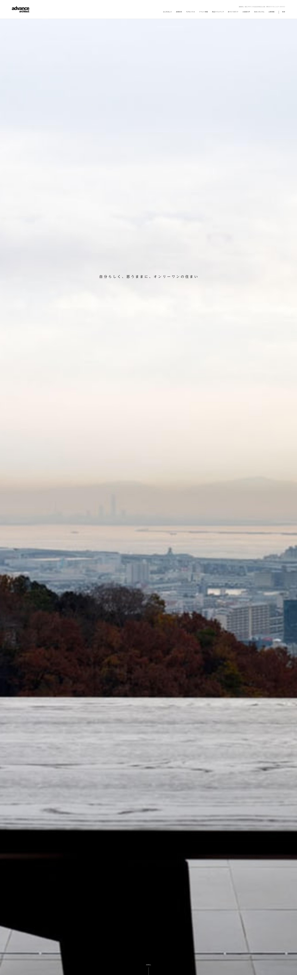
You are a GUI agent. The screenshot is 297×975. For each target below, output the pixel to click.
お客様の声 (246, 11)
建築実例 (179, 11)
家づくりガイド (233, 11)
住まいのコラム (259, 11)
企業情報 (271, 11)
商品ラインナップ (218, 11)
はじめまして (167, 11)
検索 (283, 11)
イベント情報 (203, 11)
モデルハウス (190, 11)
